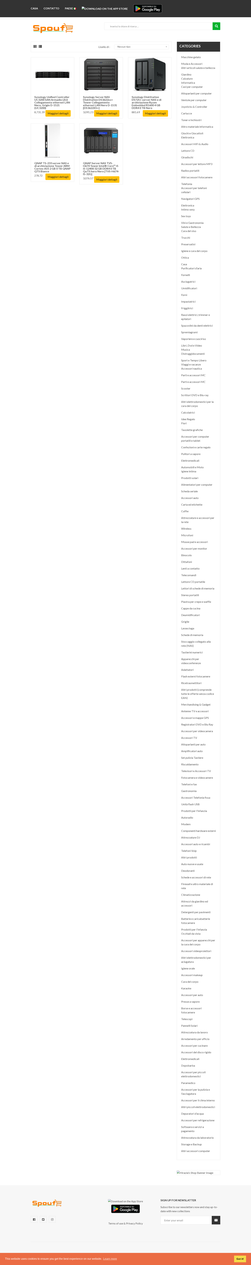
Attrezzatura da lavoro (194, 1032)
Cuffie (185, 511)
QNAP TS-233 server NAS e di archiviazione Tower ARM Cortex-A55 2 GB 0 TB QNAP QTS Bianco (52, 167)
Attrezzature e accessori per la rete (197, 519)
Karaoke (186, 988)
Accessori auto (190, 497)
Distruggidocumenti (193, 353)
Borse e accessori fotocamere (191, 1010)
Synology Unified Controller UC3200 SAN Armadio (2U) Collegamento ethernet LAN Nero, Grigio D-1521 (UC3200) (52, 102)
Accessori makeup (192, 975)
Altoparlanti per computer (196, 93)
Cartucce (186, 113)
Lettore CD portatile (193, 581)
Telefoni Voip (189, 850)
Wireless (186, 528)
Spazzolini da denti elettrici (197, 325)
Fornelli (185, 274)
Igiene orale (188, 968)
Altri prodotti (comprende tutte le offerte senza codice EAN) (197, 693)
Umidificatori (189, 288)
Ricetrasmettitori (191, 683)
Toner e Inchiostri (191, 120)
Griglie (185, 621)
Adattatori (187, 669)
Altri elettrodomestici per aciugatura (196, 959)
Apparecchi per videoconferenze (191, 661)
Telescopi (186, 1019)
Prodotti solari (189, 478)
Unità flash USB (190, 804)
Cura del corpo (189, 981)
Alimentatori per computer (196, 484)
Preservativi (188, 244)
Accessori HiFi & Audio (194, 144)
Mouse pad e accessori (194, 541)
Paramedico (188, 1082)
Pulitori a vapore (190, 453)
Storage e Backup (191, 1144)
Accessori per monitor (194, 548)
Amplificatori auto (192, 751)
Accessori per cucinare (194, 1045)
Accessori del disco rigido (196, 1052)
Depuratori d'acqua (192, 1113)
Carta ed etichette (191, 504)
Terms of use (115, 1223)
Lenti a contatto (190, 568)
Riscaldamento (190, 764)
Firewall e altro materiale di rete (197, 886)
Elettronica (187, 137)
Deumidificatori (190, 615)
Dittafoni (186, 561)
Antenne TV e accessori (195, 711)
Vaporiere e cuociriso (193, 338)
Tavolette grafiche (192, 429)
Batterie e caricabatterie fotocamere (195, 920)
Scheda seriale (189, 491)
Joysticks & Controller (194, 106)
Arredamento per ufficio (195, 1039)
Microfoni (187, 535)
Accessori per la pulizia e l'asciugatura (195, 1091)
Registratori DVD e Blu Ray (197, 724)
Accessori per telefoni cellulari (194, 190)
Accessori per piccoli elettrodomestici (193, 1074)
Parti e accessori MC (193, 375)
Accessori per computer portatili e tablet (195, 438)
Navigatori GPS (190, 198)
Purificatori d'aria (191, 268)
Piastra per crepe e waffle (196, 601)
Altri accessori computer (195, 1150)
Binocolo (186, 555)
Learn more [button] (110, 1258)
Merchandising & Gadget (196, 704)
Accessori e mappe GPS (195, 717)
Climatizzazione (190, 894)
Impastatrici (188, 301)
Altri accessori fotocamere (196, 177)
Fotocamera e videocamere (197, 777)
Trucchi (185, 237)
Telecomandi (188, 575)
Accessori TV (189, 737)
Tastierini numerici (192, 652)
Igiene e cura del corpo (194, 250)
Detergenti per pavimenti (196, 912)
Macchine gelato (191, 57)
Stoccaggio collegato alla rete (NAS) (196, 643)
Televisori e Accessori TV (196, 771)
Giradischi (187, 157)
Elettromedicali (190, 460)
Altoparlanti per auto (193, 744)
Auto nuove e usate (192, 864)
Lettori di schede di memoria (197, 588)
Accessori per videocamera (197, 731)
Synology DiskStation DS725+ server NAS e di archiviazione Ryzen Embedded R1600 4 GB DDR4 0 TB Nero (146, 102)
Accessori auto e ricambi (195, 844)
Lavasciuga (187, 628)
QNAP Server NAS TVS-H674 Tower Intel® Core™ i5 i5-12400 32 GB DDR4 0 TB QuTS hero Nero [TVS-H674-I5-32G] (101, 168)
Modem (186, 824)
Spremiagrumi (189, 332)
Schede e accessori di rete (196, 877)
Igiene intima (188, 471)
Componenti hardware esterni (198, 830)
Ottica (185, 257)
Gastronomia (189, 790)
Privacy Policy (134, 1223)
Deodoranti (188, 870)
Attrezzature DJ (190, 837)
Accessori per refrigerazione (197, 1120)
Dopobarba (188, 1065)
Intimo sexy (188, 209)
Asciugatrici (188, 281)
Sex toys (186, 216)
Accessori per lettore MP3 (196, 164)
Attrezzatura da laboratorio (197, 1137)
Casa (34, 8)
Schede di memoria (192, 635)
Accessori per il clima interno (198, 1100)
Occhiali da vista (190, 933)
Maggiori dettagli (58, 113)
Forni (184, 294)
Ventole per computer (194, 100)
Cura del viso (188, 231)
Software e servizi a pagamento (192, 1129)
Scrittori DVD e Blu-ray (194, 395)
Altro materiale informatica (197, 126)
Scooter (185, 388)
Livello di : (104, 46)
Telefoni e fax (189, 784)
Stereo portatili (190, 595)
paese (69, 8)
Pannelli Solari (189, 1025)
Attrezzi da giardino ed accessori (194, 903)
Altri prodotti (189, 857)
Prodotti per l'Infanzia (194, 810)
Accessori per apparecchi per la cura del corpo (198, 942)
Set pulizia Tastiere (192, 757)
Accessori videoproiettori (196, 951)
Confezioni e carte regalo (196, 447)
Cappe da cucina (190, 608)
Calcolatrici (188, 412)
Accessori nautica (191, 368)
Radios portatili (190, 170)
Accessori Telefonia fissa (195, 797)
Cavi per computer (192, 86)
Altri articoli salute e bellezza (198, 67)
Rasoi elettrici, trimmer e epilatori (195, 316)
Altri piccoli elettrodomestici (198, 1107)
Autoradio (187, 817)
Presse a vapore (190, 1001)
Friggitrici (187, 308)
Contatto (51, 8)
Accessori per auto (192, 995)
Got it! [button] (240, 1258)
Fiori (184, 423)
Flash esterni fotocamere (195, 676)
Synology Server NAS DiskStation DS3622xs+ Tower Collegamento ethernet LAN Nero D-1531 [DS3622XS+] (100, 102)
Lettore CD (187, 150)
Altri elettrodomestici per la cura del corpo (197, 403)
